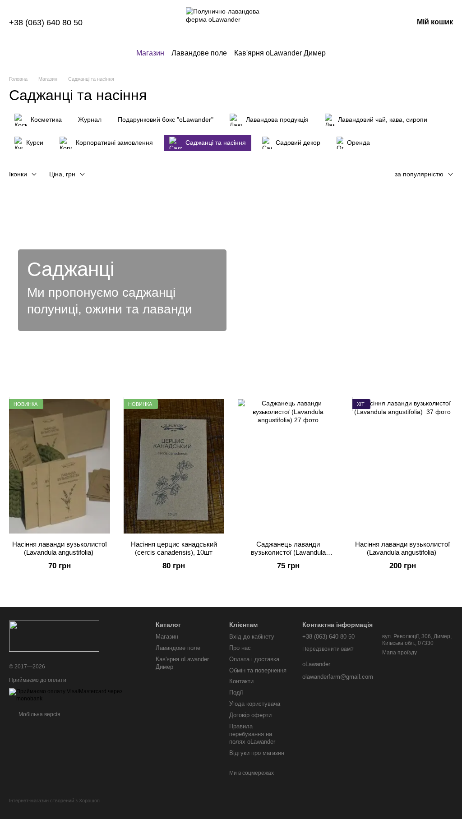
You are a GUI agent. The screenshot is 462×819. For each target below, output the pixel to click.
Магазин (150, 53)
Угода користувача (254, 703)
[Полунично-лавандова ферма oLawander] (54, 635)
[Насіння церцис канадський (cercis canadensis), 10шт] (174, 466)
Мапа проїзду (399, 652)
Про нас (240, 647)
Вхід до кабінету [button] (251, 636)
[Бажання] (359, 22)
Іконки (18, 174)
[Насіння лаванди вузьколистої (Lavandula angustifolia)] (59, 466)
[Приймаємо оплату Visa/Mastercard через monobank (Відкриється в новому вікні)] (75, 695)
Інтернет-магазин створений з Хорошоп (54, 800)
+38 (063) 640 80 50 (46, 22)
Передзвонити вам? (328, 649)
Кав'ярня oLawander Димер (280, 53)
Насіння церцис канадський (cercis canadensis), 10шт (174, 548)
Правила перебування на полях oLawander (252, 734)
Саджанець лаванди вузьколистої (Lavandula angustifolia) (288, 552)
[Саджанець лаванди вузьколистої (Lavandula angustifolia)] (288, 466)
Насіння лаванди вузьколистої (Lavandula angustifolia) (59, 548)
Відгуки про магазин (256, 753)
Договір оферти (250, 715)
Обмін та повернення (257, 670)
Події (236, 692)
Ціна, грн (62, 174)
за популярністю (419, 174)
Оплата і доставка (254, 659)
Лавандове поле (199, 53)
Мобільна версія (38, 714)
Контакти (241, 681)
